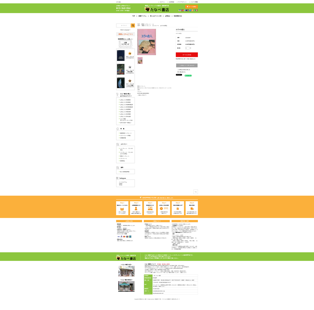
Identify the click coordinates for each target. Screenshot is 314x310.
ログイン (162, 2)
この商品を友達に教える (183, 69)
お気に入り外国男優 (125, 109)
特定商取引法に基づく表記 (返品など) (185, 58)
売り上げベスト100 (155, 16)
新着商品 (122, 160)
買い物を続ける (181, 72)
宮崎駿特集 (123, 138)
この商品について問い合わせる (186, 65)
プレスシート (123, 158)
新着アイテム (142, 16)
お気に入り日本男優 (125, 114)
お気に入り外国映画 (125, 100)
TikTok (120, 185)
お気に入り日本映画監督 (126, 107)
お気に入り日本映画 (125, 102)
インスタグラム (123, 182)
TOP (133, 16)
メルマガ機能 (194, 2)
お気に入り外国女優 (125, 111)
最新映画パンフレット (126, 133)
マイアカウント (182, 2)
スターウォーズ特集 (125, 135)
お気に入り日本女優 (125, 116)
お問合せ (167, 16)
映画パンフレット (146, 24)
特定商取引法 (178, 16)
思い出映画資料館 (124, 171)
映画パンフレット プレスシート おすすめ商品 (154, 25)
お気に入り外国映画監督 (126, 104)
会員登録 (171, 2)
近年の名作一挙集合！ (126, 122)
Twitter (120, 183)
